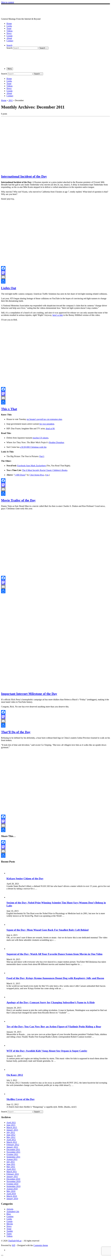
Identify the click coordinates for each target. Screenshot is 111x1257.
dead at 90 (50, 428)
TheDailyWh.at (14, 1241)
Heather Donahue (56, 442)
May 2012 (10, 1137)
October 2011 (12, 1154)
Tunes (9, 1233)
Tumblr (9, 1231)
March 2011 (11, 1171)
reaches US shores (40, 438)
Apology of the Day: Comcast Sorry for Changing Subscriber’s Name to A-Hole (50, 1002)
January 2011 (12, 1176)
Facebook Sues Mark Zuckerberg (31, 465)
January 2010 (12, 1198)
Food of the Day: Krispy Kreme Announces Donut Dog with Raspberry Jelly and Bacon (55, 978)
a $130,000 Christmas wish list (33, 447)
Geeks (9, 1219)
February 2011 (12, 1174)
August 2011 (11, 1159)
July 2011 (10, 1162)
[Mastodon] (55, 272)
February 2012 (12, 1144)
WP (13, 1245)
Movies (9, 1224)
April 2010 (11, 1194)
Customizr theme (40, 1245)
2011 (11, 100)
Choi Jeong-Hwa (37, 475)
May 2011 (10, 1167)
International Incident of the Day (24, 176)
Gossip (9, 1221)
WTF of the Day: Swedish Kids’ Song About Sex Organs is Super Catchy (46, 1050)
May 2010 (10, 1191)
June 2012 (10, 1135)
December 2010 (13, 1179)
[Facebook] (55, 268)
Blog (8, 1214)
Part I (41, 456)
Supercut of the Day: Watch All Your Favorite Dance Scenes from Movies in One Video (54, 954)
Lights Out (8, 288)
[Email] (55, 277)
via (47, 475)
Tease (8, 1229)
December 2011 (13, 1149)
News (9, 1226)
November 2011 (13, 1152)
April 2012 (11, 1140)
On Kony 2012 (14, 1075)
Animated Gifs (12, 1211)
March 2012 (11, 1142)
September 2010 (13, 1186)
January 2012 (12, 1147)
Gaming (9, 1216)
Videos (9, 1236)
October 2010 (12, 1184)
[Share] (55, 281)
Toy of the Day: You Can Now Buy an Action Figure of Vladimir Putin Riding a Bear (53, 1026)
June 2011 (10, 1164)
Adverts (9, 1209)
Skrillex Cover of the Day (20, 1099)
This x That (9, 409)
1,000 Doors (20, 475)
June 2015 (10, 1125)
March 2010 (11, 1196)
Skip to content (7, 2)
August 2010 (12, 1189)
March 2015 (11, 1127)
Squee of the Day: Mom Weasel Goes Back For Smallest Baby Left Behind (47, 929)
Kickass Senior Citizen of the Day (24, 878)
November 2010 (13, 1181)
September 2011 (13, 1157)
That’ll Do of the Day (15, 732)
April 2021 (11, 1122)
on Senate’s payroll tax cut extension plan (44, 419)
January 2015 (12, 1130)
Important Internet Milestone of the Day (29, 694)
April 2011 (11, 1169)
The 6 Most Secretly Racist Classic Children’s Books (44, 470)
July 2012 (10, 1132)
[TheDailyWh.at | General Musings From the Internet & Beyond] (29, 16)
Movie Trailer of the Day (18, 500)
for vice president (46, 424)
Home (3, 100)
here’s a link (58, 315)
